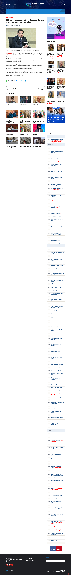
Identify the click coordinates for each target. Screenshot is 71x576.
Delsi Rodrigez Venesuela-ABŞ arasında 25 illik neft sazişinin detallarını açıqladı (57, 210)
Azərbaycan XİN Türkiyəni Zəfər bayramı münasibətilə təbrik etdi (25, 121)
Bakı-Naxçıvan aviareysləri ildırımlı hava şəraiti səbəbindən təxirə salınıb (57, 314)
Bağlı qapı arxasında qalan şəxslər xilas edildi (57, 361)
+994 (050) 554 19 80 (30, 558)
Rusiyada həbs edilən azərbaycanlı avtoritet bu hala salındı (51, 55)
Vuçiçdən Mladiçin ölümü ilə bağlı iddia (57, 265)
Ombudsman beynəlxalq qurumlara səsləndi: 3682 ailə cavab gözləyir (56, 348)
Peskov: (56, 155)
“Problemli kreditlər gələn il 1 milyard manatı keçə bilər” (57, 534)
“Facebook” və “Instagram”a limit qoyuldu (56, 412)
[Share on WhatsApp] (8, 81)
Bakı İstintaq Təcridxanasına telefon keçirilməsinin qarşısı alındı (56, 508)
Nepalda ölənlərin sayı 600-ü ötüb (56, 414)
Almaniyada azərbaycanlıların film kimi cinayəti (57, 141)
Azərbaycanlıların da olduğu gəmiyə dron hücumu (57, 434)
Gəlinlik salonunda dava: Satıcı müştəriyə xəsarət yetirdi (56, 354)
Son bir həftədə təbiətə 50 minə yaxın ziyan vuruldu (57, 518)
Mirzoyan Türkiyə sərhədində (57, 213)
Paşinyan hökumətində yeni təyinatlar (57, 364)
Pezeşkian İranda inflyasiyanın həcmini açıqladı (57, 281)
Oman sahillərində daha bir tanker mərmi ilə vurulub (56, 165)
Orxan (12, 25)
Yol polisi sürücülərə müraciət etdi (56, 408)
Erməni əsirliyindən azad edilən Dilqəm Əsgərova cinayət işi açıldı (57, 323)
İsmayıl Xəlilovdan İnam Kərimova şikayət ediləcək (50, 87)
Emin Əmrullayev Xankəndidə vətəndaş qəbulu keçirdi (57, 515)
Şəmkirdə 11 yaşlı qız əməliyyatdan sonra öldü (56, 451)
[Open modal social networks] (29, 81)
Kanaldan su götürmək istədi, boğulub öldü (57, 418)
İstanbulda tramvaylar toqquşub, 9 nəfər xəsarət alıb (57, 437)
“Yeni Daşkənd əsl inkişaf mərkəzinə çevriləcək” (56, 467)
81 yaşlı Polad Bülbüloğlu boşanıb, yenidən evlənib (60, 71)
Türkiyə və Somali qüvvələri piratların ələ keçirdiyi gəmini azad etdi (57, 256)
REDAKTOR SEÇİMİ (10, 17)
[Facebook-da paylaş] (12, 81)
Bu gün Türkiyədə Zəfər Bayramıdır (56, 243)
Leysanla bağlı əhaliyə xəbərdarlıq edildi (56, 181)
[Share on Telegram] (26, 81)
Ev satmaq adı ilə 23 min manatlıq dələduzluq (56, 492)
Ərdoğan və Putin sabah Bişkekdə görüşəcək (56, 174)
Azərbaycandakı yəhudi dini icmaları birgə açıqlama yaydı (57, 294)
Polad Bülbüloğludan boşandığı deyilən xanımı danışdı (61, 55)
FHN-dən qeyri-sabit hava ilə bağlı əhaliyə (56, 237)
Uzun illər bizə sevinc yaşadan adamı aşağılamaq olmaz (57, 374)
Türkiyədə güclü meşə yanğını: (57, 441)
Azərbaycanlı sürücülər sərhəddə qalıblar (56, 249)
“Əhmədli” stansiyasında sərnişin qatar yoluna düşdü (57, 498)
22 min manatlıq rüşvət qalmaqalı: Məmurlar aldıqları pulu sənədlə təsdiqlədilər (56, 378)
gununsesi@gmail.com (30, 560)
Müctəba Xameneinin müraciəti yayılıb (57, 461)
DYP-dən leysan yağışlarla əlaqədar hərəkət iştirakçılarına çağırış (56, 204)
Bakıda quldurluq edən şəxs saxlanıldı (57, 387)
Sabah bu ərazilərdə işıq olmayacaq (56, 171)
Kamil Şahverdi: (36, 105)
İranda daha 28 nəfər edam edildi (56, 270)
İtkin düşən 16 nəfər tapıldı (55, 384)
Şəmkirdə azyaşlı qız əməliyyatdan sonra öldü (56, 358)
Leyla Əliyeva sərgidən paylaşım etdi (57, 148)
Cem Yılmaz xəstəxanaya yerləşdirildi (57, 262)
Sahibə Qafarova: (9, 134)
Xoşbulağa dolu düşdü (56, 463)
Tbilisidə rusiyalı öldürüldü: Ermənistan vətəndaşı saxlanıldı (57, 403)
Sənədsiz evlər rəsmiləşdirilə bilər (56, 444)
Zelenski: (56, 471)
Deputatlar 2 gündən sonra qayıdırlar (57, 397)
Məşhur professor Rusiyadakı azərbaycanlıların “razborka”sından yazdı (11, 121)
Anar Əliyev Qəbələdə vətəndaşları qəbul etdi (56, 511)
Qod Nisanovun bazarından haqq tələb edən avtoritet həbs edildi (51, 72)
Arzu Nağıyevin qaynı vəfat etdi (56, 296)
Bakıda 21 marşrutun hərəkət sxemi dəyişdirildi (56, 339)
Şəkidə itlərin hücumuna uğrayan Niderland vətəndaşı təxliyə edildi (56, 226)
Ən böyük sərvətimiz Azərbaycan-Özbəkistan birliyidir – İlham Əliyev (56, 368)
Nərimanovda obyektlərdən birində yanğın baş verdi (56, 260)
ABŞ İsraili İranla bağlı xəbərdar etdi (57, 480)
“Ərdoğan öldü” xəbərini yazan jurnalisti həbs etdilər (57, 274)
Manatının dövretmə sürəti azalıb (56, 399)
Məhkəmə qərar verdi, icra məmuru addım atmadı (56, 522)
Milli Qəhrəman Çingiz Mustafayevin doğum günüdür (56, 345)
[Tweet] (22, 81)
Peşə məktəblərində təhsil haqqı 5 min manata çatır (57, 303)
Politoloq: (35, 134)
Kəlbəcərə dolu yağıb (54, 540)
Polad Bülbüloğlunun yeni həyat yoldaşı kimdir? (61, 87)
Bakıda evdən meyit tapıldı (55, 268)
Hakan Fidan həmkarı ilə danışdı (57, 290)
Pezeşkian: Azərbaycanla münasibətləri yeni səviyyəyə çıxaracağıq (38, 121)
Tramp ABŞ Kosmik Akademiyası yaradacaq (56, 455)
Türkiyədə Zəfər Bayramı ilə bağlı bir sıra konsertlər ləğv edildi (57, 192)
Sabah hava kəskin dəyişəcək (55, 351)
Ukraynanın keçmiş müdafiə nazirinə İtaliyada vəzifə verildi (57, 427)
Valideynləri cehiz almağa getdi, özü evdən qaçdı (57, 152)
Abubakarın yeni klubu (54, 335)
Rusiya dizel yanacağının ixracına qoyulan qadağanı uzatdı (56, 277)
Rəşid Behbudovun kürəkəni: (57, 526)
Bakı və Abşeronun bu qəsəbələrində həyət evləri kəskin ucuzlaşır (57, 310)
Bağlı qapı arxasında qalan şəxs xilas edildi (57, 220)
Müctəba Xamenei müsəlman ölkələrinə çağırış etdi (57, 217)
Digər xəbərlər (56, 542)
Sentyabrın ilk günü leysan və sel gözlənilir (56, 317)
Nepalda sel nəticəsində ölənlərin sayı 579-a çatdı (57, 458)
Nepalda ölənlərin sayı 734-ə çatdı (56, 240)
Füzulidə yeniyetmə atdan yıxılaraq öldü (57, 390)
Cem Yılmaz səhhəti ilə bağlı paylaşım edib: (57, 189)
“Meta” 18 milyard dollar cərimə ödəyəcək (56, 288)
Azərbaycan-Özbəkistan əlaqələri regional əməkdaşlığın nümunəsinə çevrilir (25, 107)
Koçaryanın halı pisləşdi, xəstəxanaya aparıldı (60, 100)
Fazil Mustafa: (57, 320)
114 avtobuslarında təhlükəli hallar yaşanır (56, 537)
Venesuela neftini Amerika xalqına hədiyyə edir (56, 196)
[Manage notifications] (69, 574)
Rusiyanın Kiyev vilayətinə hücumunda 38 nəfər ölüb (57, 207)
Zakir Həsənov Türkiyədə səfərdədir (57, 159)
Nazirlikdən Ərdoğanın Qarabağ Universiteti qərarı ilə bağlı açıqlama (57, 475)
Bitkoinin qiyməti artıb (54, 483)
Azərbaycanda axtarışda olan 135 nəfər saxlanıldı (57, 330)
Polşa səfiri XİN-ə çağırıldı (24, 134)
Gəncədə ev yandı (55, 161)
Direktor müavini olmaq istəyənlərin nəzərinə (56, 178)
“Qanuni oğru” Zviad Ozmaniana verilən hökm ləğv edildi (57, 253)
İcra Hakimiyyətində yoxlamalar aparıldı (57, 477)
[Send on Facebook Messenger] (18, 81)
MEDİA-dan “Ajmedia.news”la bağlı (56, 284)
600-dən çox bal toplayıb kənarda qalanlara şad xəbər (56, 502)
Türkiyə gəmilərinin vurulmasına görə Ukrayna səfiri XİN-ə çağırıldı (57, 307)
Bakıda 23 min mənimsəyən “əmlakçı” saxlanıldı (57, 448)
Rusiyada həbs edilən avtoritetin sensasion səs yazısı (51, 101)
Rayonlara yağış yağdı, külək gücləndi (57, 370)
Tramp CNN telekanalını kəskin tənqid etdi (57, 300)
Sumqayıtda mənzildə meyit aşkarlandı (57, 495)
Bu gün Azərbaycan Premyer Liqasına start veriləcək (57, 424)
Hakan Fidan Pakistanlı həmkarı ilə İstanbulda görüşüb (56, 168)
